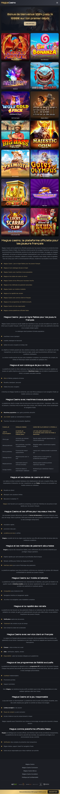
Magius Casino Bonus (30, 771)
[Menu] (57, 2)
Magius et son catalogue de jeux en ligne (16, 268)
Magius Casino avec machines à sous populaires (18, 272)
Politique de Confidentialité (30, 777)
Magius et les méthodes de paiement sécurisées (18, 285)
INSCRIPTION (30, 23)
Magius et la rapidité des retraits (13, 293)
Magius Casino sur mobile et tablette (15, 289)
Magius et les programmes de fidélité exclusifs (17, 302)
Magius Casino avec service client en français (17, 297)
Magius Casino (30, 764)
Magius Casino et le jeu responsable (14, 306)
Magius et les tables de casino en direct (15, 276)
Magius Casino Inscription (30, 774)
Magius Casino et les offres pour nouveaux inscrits (19, 280)
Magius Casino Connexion (30, 767)
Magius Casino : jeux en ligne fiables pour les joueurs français (22, 263)
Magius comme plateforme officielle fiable (16, 310)
